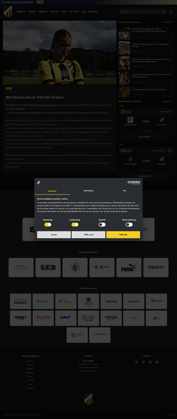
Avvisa (54, 235)
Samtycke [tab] (52, 191)
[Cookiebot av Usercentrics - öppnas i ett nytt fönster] (129, 182)
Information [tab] (88, 191)
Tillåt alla (123, 235)
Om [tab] (124, 191)
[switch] (75, 225)
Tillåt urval (88, 235)
